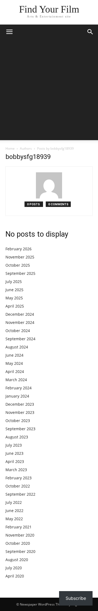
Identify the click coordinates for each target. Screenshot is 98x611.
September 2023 (20, 428)
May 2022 (14, 518)
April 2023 (14, 461)
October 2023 (17, 420)
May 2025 (14, 297)
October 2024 (17, 330)
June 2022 (14, 510)
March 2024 (16, 379)
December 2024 (19, 314)
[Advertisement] (49, 91)
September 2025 (20, 273)
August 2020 (16, 559)
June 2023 (14, 453)
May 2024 (14, 363)
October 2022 (17, 486)
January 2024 (17, 396)
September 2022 (20, 494)
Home (10, 148)
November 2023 (19, 412)
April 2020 (14, 576)
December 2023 (19, 404)
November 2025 (19, 257)
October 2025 (17, 265)
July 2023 (13, 445)
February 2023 (18, 477)
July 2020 (13, 567)
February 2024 (18, 387)
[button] (9, 32)
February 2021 (18, 526)
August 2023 (16, 437)
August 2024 (16, 347)
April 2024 (14, 371)
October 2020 (17, 543)
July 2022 (13, 502)
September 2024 (20, 338)
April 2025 (14, 306)
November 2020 (19, 535)
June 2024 (14, 355)
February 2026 (18, 248)
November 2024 (19, 322)
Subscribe (76, 598)
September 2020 (20, 551)
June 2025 (14, 289)
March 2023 (16, 469)
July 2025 (13, 281)
